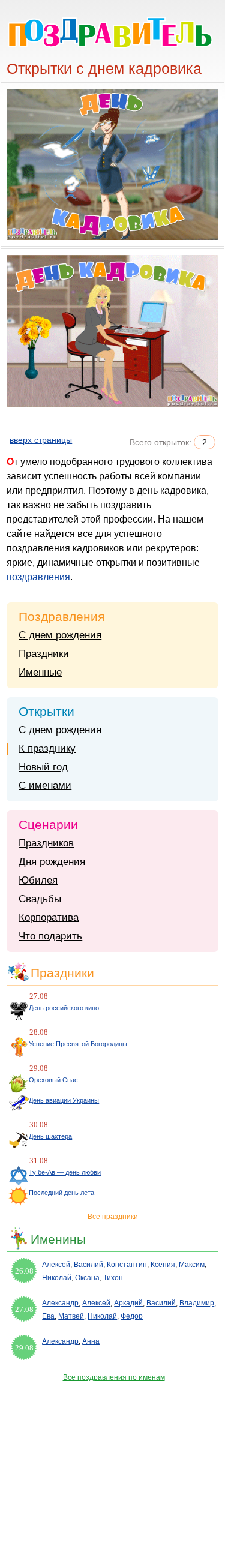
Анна (91, 1341)
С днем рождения (60, 635)
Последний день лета (61, 1192)
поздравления (38, 577)
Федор (132, 1316)
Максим (192, 1264)
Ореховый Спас (53, 1079)
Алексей (56, 1264)
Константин (127, 1264)
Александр (60, 1303)
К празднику (47, 748)
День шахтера (50, 1136)
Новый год (43, 767)
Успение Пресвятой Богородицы (78, 1043)
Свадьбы (40, 899)
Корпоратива (49, 917)
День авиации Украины (64, 1100)
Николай (56, 1278)
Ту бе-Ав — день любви (65, 1172)
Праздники (44, 653)
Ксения (163, 1264)
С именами (45, 785)
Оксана (87, 1278)
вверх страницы (41, 440)
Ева (48, 1316)
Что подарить (50, 936)
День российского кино (64, 1007)
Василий (88, 1264)
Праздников (46, 843)
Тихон (113, 1278)
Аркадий (128, 1303)
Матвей (71, 1316)
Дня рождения (52, 861)
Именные (40, 672)
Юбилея (38, 880)
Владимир (196, 1303)
